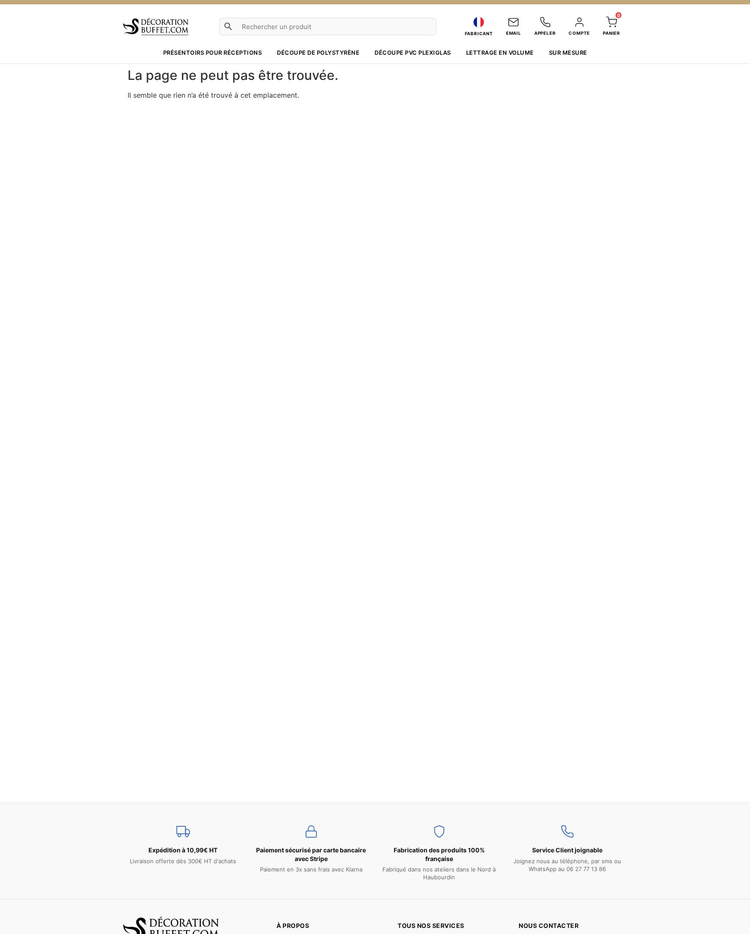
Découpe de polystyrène (318, 52)
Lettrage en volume (500, 52)
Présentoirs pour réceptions (212, 52)
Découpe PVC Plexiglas (413, 52)
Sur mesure (568, 52)
